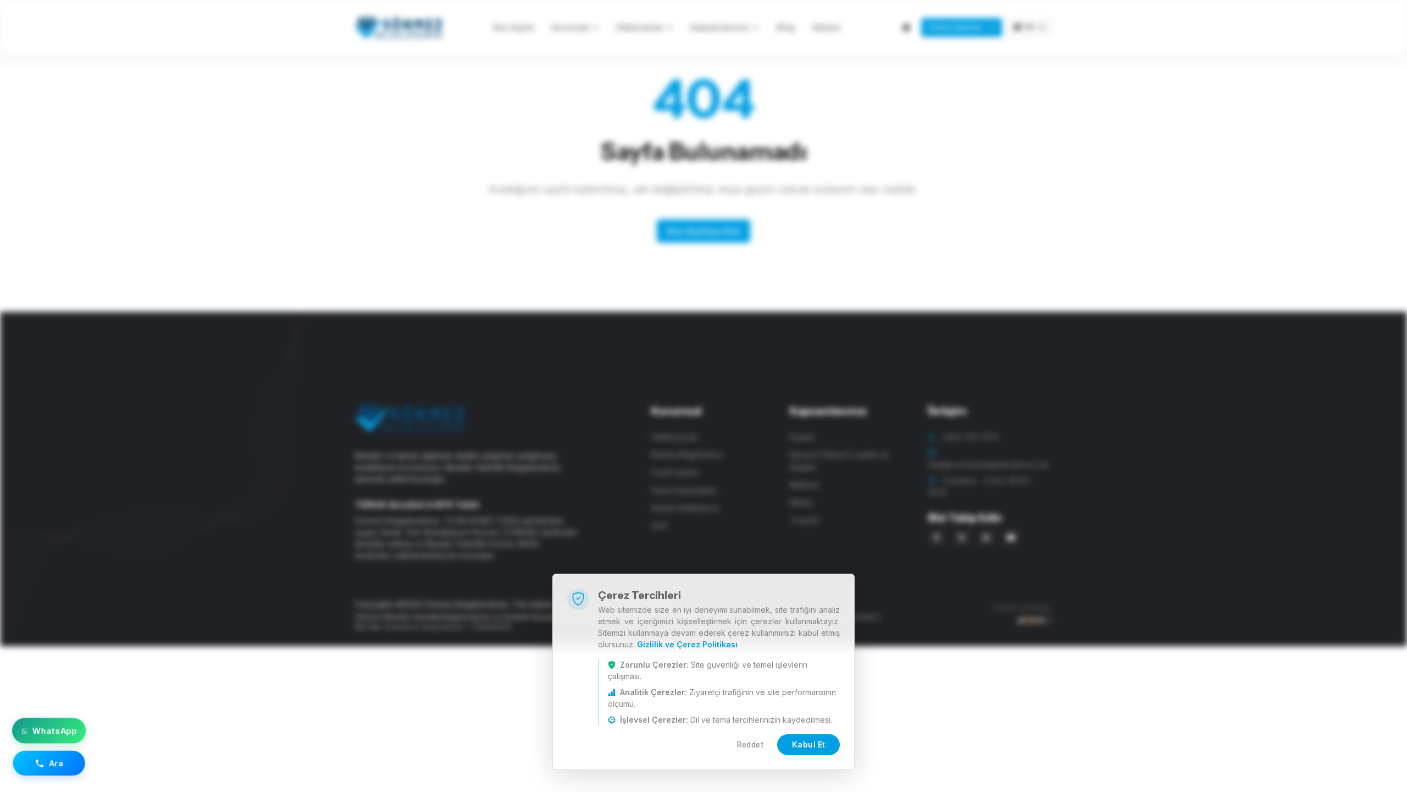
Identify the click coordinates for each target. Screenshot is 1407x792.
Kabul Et (809, 744)
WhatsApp (54, 730)
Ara (56, 763)
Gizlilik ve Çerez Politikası (687, 644)
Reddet (750, 744)
